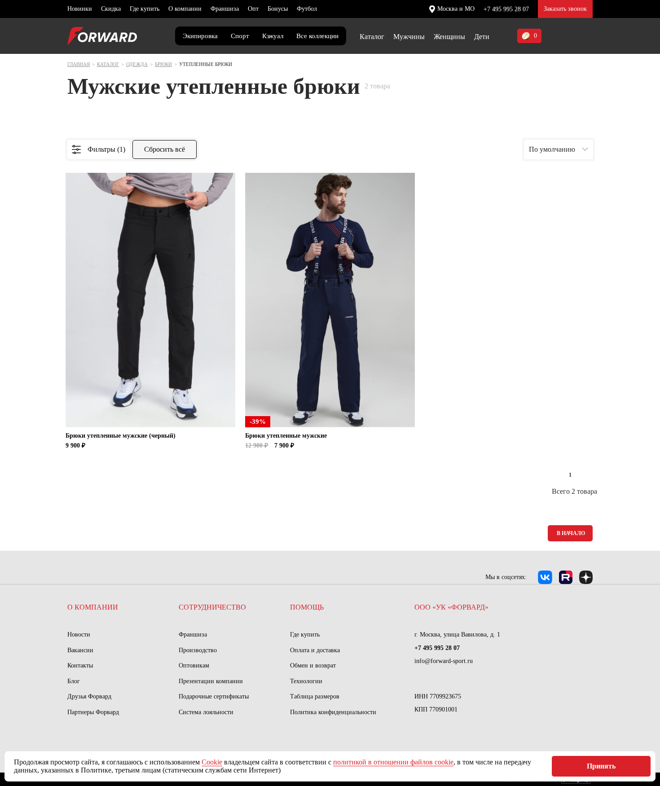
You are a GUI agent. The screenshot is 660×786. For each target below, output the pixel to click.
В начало (571, 533)
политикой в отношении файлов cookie (393, 762)
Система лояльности (206, 712)
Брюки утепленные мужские (286, 435)
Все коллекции (317, 36)
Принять (601, 766)
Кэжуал (272, 36)
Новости (78, 634)
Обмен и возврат (313, 665)
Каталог (372, 36)
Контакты (80, 665)
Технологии (306, 681)
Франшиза (225, 8)
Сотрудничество (212, 607)
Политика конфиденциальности (333, 712)
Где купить (144, 8)
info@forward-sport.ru (443, 661)
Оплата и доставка (315, 650)
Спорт (240, 36)
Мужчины (409, 36)
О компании (185, 8)
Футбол (307, 8)
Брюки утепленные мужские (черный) (121, 435)
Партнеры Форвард (93, 712)
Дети (481, 36)
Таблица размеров (314, 696)
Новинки (79, 8)
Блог (73, 681)
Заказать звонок (565, 8)
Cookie (212, 762)
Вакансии (80, 650)
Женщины (449, 36)
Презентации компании (211, 681)
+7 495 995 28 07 (506, 9)
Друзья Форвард (89, 696)
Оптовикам (194, 665)
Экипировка (200, 36)
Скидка (111, 8)
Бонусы (278, 8)
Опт (253, 8)
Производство (198, 650)
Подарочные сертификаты (214, 696)
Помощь (307, 607)
